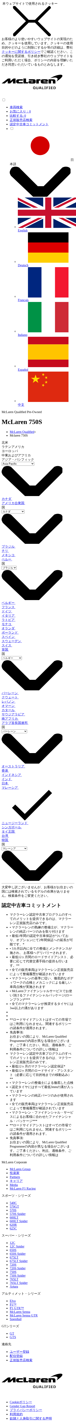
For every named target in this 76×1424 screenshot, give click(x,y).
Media (14, 1185)
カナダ (7, 499)
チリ (5, 551)
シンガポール (12, 827)
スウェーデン (12, 641)
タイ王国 (8, 831)
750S (13, 1272)
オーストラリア (13, 766)
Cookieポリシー (21, 1402)
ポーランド (10, 632)
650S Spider (18, 1253)
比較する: (18, 115)
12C (12, 1242)
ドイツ (7, 611)
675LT (14, 1257)
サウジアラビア (13, 714)
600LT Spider (19, 1221)
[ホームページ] (32, 96)
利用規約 (16, 1414)
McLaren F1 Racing (23, 1188)
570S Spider (18, 1214)
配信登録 (16, 1356)
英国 (5, 649)
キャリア (16, 1181)
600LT (14, 1217)
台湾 (5, 835)
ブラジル (8, 546)
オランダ (8, 628)
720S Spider (18, 1268)
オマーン (8, 706)
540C (13, 1203)
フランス (8, 607)
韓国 (5, 840)
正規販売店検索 (21, 120)
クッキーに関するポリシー (21, 51)
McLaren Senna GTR (24, 1315)
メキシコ (8, 555)
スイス (7, 645)
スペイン (8, 637)
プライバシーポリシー (26, 1410)
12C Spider (17, 1246)
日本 (5, 783)
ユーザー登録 (19, 1351)
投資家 (14, 1173)
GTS (13, 1337)
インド (7, 779)
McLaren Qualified (22, 432)
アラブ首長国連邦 (15, 723)
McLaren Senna (20, 1311)
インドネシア (12, 775)
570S (13, 1210)
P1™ (13, 1304)
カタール (8, 710)
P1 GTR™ (17, 1308)
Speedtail (15, 1319)
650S (13, 1250)
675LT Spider (19, 1261)
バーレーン (10, 693)
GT (12, 1333)
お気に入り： (20, 111)
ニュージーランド (15, 823)
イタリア (8, 615)
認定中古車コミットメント (29, 124)
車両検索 (16, 107)
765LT (14, 1279)
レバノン (8, 701)
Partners (15, 1177)
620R (13, 1224)
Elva (13, 1301)
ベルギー (8, 603)
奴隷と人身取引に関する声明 (31, 1418)
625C (13, 1228)
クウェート (10, 697)
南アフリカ (10, 718)
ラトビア (8, 620)
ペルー (7, 559)
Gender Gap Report (22, 1406)
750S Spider (18, 1275)
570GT (14, 1206)
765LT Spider (19, 1283)
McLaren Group (20, 1169)
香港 (5, 770)
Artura (14, 1286)
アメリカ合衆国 (13, 503)
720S (13, 1264)
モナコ (7, 624)
